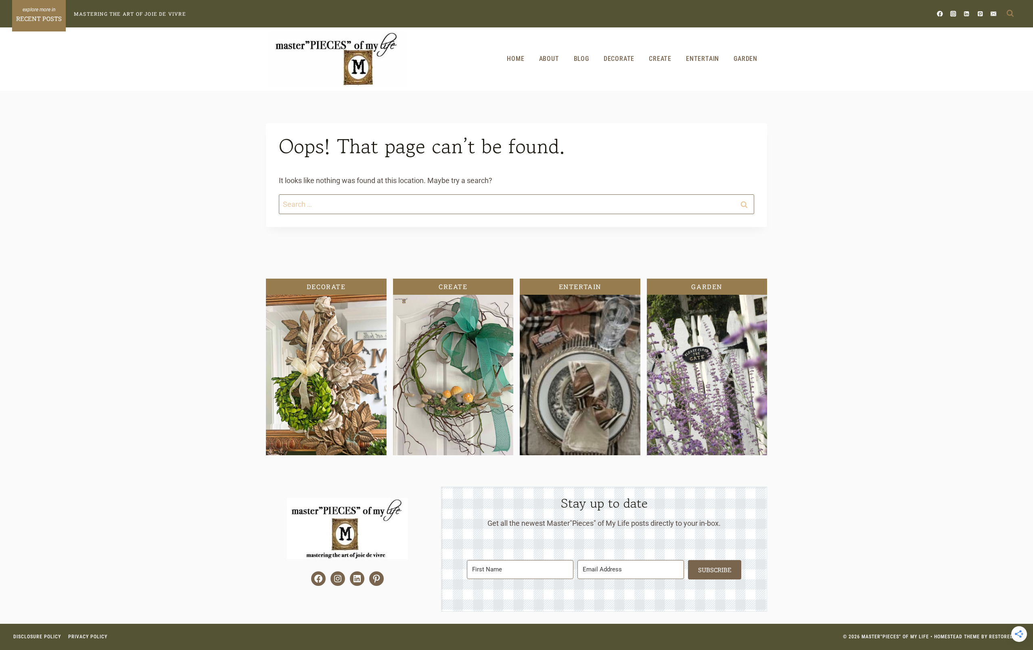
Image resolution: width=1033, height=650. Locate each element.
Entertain (702, 58)
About (549, 58)
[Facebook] (940, 13)
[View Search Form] (1010, 14)
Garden (745, 58)
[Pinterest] (980, 13)
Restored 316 (1006, 637)
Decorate (619, 58)
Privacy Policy (87, 637)
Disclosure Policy (37, 637)
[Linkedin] (966, 13)
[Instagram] (953, 13)
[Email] (993, 13)
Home (515, 58)
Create (660, 58)
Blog (581, 58)
